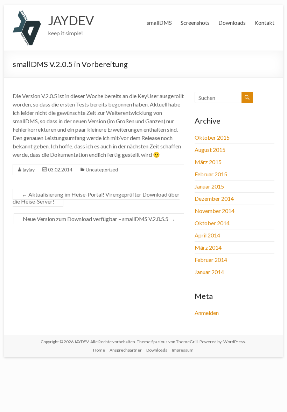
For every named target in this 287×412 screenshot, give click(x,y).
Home (99, 350)
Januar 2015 (209, 186)
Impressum (183, 350)
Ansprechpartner (126, 350)
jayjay (29, 169)
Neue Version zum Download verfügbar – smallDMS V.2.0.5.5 (99, 218)
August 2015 (210, 149)
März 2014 (208, 247)
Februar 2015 (211, 174)
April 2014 (207, 235)
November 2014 (214, 210)
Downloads (232, 22)
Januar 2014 (209, 271)
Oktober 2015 (212, 137)
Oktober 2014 (212, 223)
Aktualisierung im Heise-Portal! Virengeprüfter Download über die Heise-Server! (96, 198)
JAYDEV (71, 20)
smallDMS (159, 22)
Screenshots (195, 22)
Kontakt (264, 22)
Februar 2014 (211, 259)
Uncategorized (102, 169)
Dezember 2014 (214, 198)
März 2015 (208, 162)
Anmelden (207, 312)
